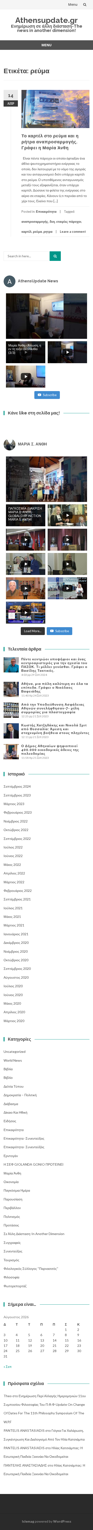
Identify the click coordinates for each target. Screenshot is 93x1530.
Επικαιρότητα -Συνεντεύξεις (24, 1138)
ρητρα (47, 231)
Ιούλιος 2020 (13, 986)
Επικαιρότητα (46, 211)
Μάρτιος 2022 (14, 882)
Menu (73, 4)
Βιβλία (8, 1069)
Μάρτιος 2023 (14, 804)
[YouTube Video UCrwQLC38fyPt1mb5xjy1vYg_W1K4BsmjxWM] (46, 479)
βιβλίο (8, 1077)
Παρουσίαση (13, 1199)
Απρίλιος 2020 (14, 1012)
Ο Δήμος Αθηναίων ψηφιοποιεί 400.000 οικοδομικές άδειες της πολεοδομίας (50, 749)
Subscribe (50, 395)
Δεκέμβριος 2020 (16, 943)
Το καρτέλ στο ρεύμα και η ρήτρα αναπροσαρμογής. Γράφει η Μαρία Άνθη (50, 141)
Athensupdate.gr (46, 20)
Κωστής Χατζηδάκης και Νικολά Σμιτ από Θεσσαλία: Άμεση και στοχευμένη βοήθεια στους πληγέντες (55, 729)
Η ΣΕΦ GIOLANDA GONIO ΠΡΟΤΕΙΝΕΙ (33, 1164)
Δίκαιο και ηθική (15, 1112)
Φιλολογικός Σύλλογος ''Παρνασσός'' (31, 1268)
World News (13, 1060)
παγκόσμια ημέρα (17, 1190)
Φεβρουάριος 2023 (18, 812)
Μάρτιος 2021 (14, 925)
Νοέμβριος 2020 (16, 951)
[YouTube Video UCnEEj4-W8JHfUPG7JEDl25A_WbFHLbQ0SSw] (46, 316)
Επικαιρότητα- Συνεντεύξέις (24, 1147)
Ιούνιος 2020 (13, 995)
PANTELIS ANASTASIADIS (24, 1430)
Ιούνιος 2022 (13, 856)
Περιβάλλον (12, 1208)
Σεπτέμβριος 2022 (17, 839)
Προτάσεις (11, 1225)
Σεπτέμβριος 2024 (17, 786)
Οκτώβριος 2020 (16, 960)
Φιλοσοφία (11, 1277)
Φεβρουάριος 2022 (18, 891)
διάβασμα (11, 1104)
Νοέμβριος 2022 (16, 821)
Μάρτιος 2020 (14, 1021)
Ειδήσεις (10, 1121)
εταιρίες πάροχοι (68, 221)
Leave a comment (73, 231)
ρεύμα (37, 231)
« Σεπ (8, 1367)
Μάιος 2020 (12, 1003)
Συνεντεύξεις (13, 1251)
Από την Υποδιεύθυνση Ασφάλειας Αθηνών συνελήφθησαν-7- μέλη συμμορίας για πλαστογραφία (52, 708)
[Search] (55, 256)
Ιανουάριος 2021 (16, 934)
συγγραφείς (12, 1243)
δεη (52, 221)
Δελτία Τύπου (14, 1086)
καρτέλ (26, 231)
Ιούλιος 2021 (13, 908)
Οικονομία (11, 1182)
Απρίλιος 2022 (14, 873)
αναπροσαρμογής (34, 221)
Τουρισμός (11, 1260)
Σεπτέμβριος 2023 (17, 795)
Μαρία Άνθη (12, 1173)
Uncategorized (15, 1051)
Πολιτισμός (12, 1217)
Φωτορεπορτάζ (15, 1286)
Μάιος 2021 (12, 917)
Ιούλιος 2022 (13, 847)
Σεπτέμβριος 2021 (17, 899)
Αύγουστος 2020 (16, 977)
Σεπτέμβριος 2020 (17, 969)
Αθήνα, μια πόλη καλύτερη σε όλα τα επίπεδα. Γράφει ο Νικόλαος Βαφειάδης (54, 687)
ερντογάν (11, 1156)
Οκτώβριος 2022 (16, 830)
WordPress (62, 1521)
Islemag (28, 1521)
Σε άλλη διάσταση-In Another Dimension (34, 1234)
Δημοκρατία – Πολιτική (20, 1095)
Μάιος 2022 (12, 865)
